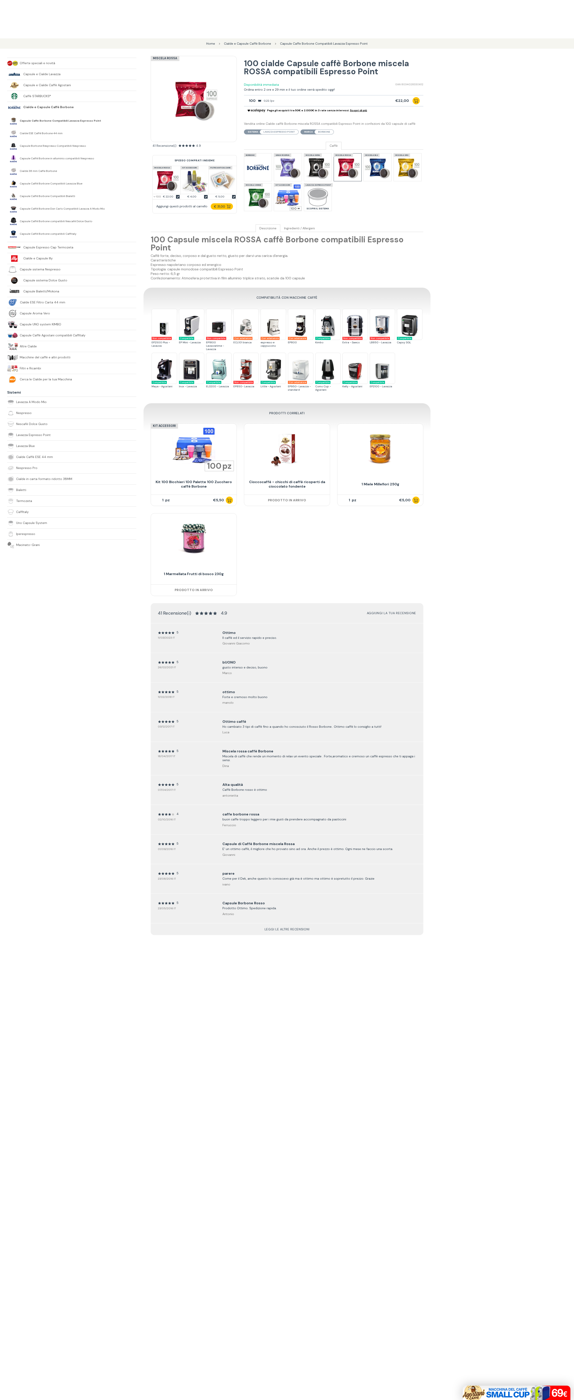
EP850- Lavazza (243, 384)
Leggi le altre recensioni (287, 929)
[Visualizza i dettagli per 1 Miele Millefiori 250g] (380, 449)
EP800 (297, 340)
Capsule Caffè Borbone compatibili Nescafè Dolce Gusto (56, 221)
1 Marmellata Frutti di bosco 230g (194, 574)
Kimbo (322, 340)
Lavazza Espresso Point (279, 131)
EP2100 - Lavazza (381, 384)
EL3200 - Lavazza (217, 384)
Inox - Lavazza (188, 384)
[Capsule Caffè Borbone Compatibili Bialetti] (13, 196)
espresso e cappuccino (270, 342)
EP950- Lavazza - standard (299, 386)
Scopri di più (358, 110)
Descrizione (267, 228)
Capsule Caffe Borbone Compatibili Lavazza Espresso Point (60, 121)
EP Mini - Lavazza (190, 340)
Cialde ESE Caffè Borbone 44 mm (41, 133)
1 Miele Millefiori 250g (380, 484)
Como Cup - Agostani (323, 386)
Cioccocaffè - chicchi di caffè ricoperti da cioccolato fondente (287, 484)
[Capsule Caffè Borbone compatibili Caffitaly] (13, 233)
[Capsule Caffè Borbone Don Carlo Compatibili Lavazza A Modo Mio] (13, 208)
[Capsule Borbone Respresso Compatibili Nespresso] (13, 145)
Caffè (334, 146)
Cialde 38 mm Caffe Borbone (38, 171)
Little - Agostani (271, 384)
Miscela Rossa (165, 58)
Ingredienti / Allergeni (299, 228)
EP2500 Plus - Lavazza (161, 342)
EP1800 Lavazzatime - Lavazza (215, 344)
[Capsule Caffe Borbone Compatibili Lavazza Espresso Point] (13, 120)
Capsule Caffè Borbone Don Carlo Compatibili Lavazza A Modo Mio (62, 208)
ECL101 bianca (242, 340)
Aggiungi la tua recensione (391, 613)
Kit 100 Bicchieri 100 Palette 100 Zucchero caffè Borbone (194, 484)
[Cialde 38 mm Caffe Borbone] (13, 171)
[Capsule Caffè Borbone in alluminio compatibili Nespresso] (13, 158)
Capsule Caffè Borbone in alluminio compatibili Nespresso (57, 158)
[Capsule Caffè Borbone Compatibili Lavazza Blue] (13, 183)
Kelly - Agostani (352, 384)
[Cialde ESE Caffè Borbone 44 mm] (13, 133)
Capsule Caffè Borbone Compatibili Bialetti (47, 196)
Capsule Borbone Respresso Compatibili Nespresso (53, 146)
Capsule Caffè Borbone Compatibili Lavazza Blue (51, 183)
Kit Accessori (164, 426)
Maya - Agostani (162, 384)
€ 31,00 (219, 206)
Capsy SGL (404, 340)
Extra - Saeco (352, 340)
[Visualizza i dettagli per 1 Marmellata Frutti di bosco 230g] (194, 538)
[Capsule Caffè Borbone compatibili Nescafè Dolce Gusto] (13, 221)
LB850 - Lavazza (380, 340)
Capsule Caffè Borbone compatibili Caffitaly (48, 234)
